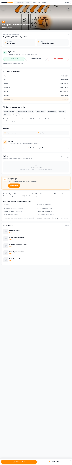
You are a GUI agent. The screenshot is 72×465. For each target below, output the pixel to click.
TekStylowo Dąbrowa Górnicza (45, 211)
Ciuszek (6, 205)
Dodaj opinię (64, 157)
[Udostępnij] (69, 8)
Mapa (34, 2)
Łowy (39, 2)
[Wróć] (3, 8)
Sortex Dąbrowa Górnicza (44, 205)
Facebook (42, 133)
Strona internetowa (12, 133)
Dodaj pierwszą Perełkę (37, 148)
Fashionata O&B (19, 218)
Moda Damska (45, 214)
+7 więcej (15, 115)
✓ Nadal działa (14, 58)
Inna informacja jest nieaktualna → (13, 63)
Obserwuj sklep (20, 462)
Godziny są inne (36, 58)
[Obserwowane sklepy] (61, 2)
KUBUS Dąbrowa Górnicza (44, 208)
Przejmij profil (14, 185)
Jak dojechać (55, 462)
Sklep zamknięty (58, 58)
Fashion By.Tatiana (13, 211)
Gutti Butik (13, 208)
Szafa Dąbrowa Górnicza (11, 214)
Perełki (44, 2)
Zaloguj (67, 2)
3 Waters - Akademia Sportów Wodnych (53, 218)
